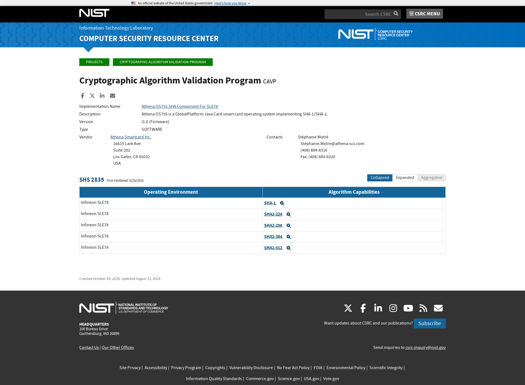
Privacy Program (186, 367)
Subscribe (429, 323)
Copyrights (215, 367)
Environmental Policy (345, 367)
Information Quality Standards (214, 378)
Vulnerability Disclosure (251, 367)
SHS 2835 (91, 179)
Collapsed (380, 177)
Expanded (405, 177)
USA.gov (311, 378)
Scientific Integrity (385, 367)
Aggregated (431, 177)
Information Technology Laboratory (116, 28)
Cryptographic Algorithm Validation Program (163, 62)
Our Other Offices (118, 347)
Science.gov (289, 378)
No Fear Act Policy (293, 367)
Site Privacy (130, 367)
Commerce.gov (260, 378)
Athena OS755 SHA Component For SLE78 (180, 106)
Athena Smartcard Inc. (130, 137)
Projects (94, 62)
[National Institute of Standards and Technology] (123, 307)
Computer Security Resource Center (148, 38)
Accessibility (156, 367)
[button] (282, 203)
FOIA (318, 367)
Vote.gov (331, 378)
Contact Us (89, 347)
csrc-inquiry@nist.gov (426, 347)
